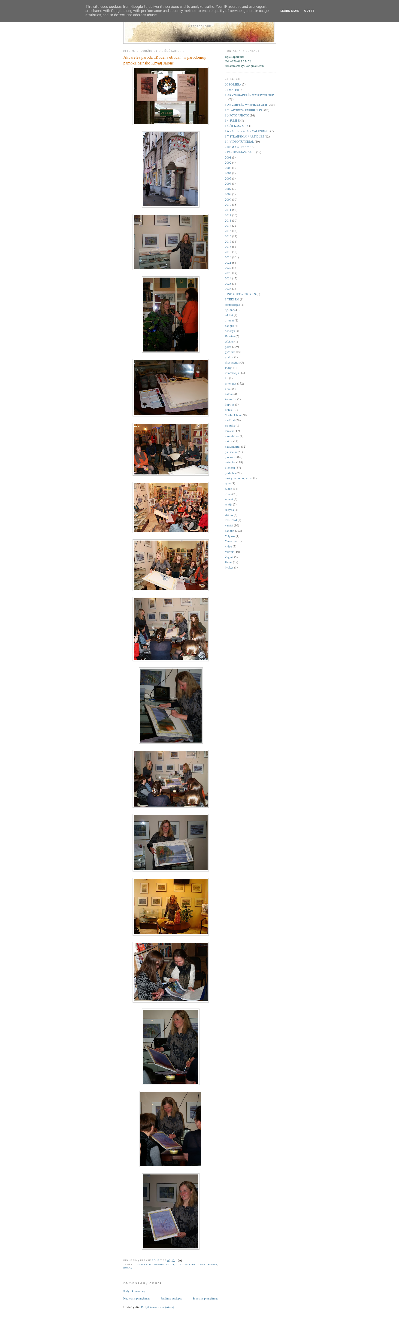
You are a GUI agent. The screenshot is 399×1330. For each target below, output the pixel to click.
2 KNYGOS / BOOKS (238, 147)
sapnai (229, 499)
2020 (228, 257)
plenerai (230, 467)
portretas (230, 473)
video (228, 546)
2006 (228, 183)
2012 (228, 215)
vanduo (229, 531)
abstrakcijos (232, 305)
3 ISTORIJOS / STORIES (240, 294)
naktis (229, 441)
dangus (229, 326)
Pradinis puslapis (171, 1298)
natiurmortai (232, 446)
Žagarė (229, 557)
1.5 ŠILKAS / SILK (236, 126)
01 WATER (232, 90)
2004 (228, 173)
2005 (228, 178)
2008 (228, 194)
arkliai (229, 315)
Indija (228, 368)
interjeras (230, 383)
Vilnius (229, 552)
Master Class (195, 1264)
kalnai (229, 394)
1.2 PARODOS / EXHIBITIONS (244, 110)
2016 (228, 236)
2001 (228, 157)
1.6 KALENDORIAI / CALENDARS (247, 131)
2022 (228, 268)
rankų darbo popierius (238, 478)
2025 (228, 283)
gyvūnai (230, 352)
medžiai (230, 420)
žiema (228, 562)
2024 (228, 278)
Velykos (230, 536)
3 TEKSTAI (232, 299)
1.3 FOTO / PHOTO (237, 115)
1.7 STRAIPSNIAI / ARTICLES (244, 136)
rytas (228, 483)
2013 (179, 1264)
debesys (230, 331)
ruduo (212, 1264)
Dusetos (230, 336)
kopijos (229, 404)
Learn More (289, 10)
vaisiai (229, 525)
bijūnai (229, 320)
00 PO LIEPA (233, 84)
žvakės (229, 567)
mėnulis (230, 425)
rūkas (128, 1267)
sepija (228, 504)
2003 (228, 168)
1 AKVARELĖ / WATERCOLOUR (154, 1264)
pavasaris (230, 457)
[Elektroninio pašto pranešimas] (180, 1260)
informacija (232, 373)
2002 (228, 162)
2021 (228, 262)
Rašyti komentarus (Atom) (157, 1307)
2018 (228, 247)
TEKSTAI (231, 520)
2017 (228, 241)
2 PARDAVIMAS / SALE (240, 152)
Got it (309, 10)
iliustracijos (232, 362)
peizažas (230, 462)
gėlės (228, 347)
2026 (228, 289)
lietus (228, 410)
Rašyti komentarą (134, 1291)
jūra (227, 389)
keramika (230, 399)
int (226, 378)
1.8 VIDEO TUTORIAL (239, 141)
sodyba (229, 510)
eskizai (229, 341)
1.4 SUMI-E (232, 120)
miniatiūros (232, 436)
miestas (229, 431)
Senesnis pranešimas (205, 1298)
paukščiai (231, 452)
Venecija (230, 541)
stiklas (229, 515)
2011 (228, 210)
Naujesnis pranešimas (136, 1298)
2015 (228, 231)
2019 (228, 252)
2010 (228, 204)
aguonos (230, 310)
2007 (228, 189)
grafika (229, 357)
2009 (228, 199)
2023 (228, 273)
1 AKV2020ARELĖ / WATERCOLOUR (249, 95)
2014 (228, 225)
